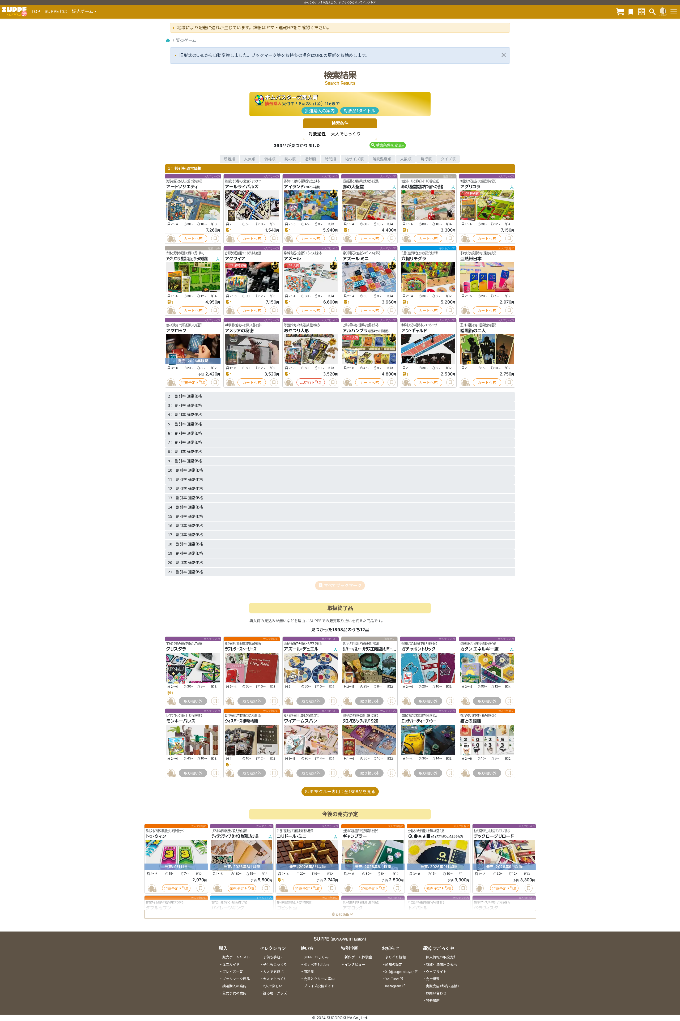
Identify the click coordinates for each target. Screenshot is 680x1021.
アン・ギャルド (414, 330)
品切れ (305, 382)
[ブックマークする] (215, 238)
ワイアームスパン (300, 721)
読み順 (290, 159)
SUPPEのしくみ (316, 957)
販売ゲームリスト (236, 957)
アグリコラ (470, 187)
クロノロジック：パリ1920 (360, 721)
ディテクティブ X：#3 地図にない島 (234, 836)
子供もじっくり (275, 965)
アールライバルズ (241, 187)
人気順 (249, 159)
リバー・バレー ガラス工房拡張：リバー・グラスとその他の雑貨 (383, 649)
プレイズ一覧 (232, 972)
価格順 (269, 159)
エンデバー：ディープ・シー (418, 721)
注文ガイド (231, 965)
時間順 (330, 159)
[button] (387, 145)
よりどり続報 (395, 957)
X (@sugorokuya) (399, 972)
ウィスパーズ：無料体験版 (241, 721)
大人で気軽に (273, 972)
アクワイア (235, 259)
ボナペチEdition (316, 965)
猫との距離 (470, 721)
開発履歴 (433, 1001)
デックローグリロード (494, 836)
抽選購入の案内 (320, 110)
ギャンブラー (355, 836)
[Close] (503, 55)
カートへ (191, 238)
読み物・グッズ (275, 993)
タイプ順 (448, 159)
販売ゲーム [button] (82, 11)
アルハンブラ (355, 330)
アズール (292, 259)
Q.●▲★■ (419, 836)
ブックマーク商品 (236, 979)
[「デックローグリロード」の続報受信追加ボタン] (479, 888)
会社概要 (433, 979)
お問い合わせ (436, 993)
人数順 (405, 159)
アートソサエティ (182, 187)
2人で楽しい (272, 986)
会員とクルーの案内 (319, 979)
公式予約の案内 (234, 993)
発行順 (426, 159)
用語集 (309, 972)
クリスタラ (176, 649)
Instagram (393, 986)
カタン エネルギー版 (479, 649)
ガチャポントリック (418, 649)
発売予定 (188, 382)
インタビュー (355, 965)
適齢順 (310, 159)
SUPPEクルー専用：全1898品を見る (340, 791)
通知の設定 (393, 965)
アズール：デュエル (301, 649)
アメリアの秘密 (239, 330)
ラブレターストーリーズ (240, 649)
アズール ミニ (356, 259)
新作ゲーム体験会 (358, 957)
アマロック (176, 330)
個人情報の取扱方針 (441, 957)
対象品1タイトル (359, 110)
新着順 (229, 159)
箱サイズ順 (354, 159)
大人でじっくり (275, 979)
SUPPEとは (56, 11)
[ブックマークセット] (631, 11)
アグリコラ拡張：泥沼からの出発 (187, 259)
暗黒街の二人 (473, 330)
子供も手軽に (273, 957)
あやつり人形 (296, 330)
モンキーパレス (181, 721)
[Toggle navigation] (673, 11)
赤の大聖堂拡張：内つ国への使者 (422, 187)
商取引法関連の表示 (441, 965)
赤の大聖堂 (353, 187)
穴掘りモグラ (413, 259)
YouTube (392, 979)
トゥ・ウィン (156, 836)
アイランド (294, 187)
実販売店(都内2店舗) (442, 986)
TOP (35, 11)
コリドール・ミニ (292, 836)
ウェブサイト (436, 972)
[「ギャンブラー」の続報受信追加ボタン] (348, 888)
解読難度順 (382, 159)
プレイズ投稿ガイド (319, 986)
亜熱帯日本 (471, 259)
